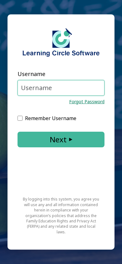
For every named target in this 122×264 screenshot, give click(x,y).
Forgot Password (86, 101)
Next (58, 139)
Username (31, 74)
